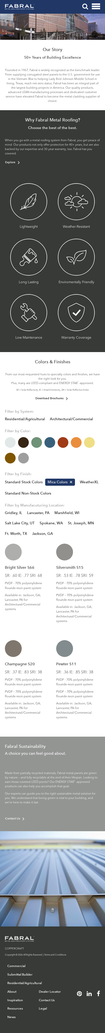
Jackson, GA (42, 533)
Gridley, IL (13, 513)
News (11, 1017)
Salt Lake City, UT (20, 523)
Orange (76, 442)
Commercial (16, 966)
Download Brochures (49, 398)
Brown (10, 458)
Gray (23, 458)
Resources (15, 1008)
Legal (43, 1008)
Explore (10, 162)
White (10, 442)
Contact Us (12, 818)
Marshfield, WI (66, 513)
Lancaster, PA (38, 513)
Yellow (89, 442)
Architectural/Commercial (71, 419)
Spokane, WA (51, 523)
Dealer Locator (50, 991)
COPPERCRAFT (14, 948)
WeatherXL (89, 482)
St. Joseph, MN (81, 523)
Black (23, 442)
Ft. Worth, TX (16, 533)
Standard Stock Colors (24, 482)
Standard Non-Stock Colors (28, 493)
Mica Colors (58, 482)
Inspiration (15, 1000)
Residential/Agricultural (25, 419)
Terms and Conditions (55, 954)
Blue (49, 442)
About (11, 991)
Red (63, 442)
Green (36, 442)
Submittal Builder (19, 974)
